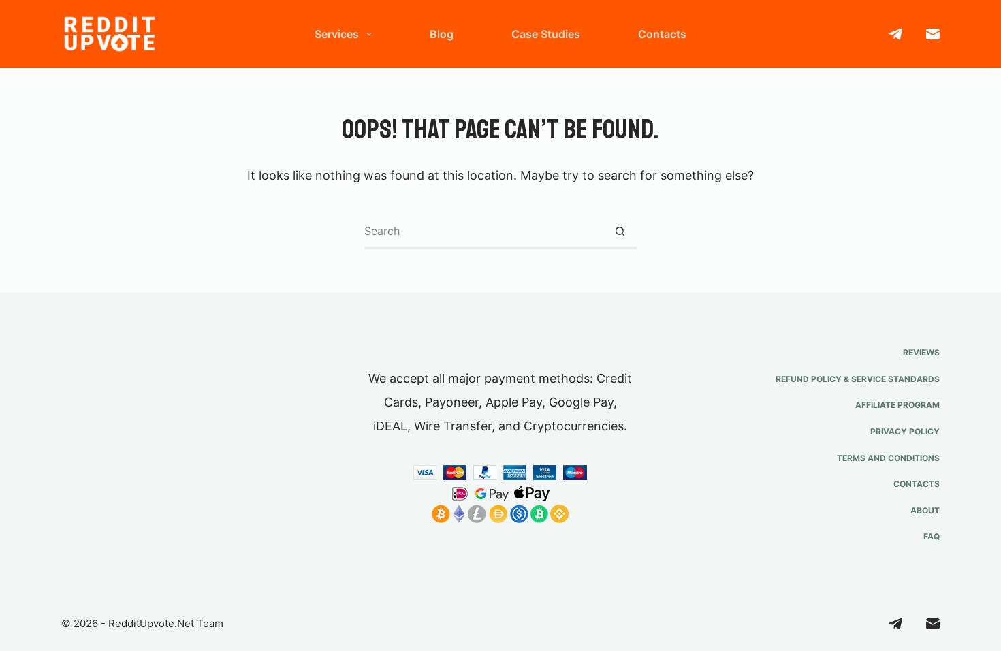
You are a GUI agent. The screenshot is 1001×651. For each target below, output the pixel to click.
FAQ (931, 536)
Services (337, 34)
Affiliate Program (897, 405)
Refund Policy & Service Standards (858, 379)
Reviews (921, 352)
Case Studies (545, 34)
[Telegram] (895, 34)
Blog (442, 34)
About (925, 510)
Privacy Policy (905, 431)
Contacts (662, 34)
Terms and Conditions (888, 458)
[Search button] (620, 232)
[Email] (933, 34)
